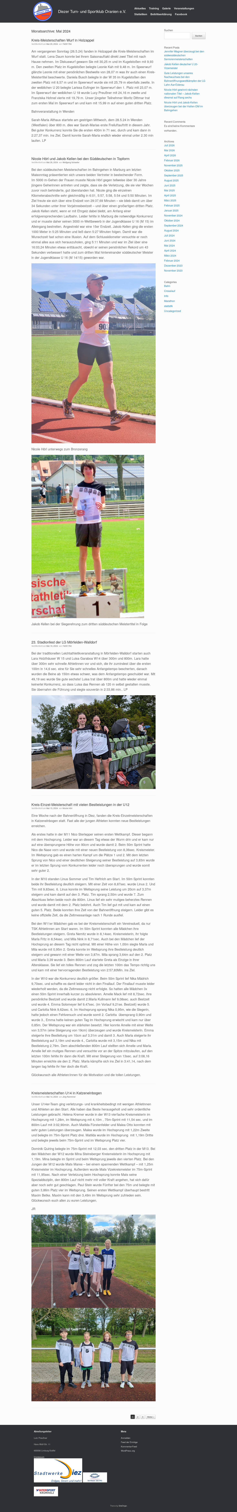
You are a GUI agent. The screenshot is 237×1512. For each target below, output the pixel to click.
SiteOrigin (123, 1505)
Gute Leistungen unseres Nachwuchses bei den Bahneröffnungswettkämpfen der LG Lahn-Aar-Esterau (184, 78)
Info (166, 296)
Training (154, 8)
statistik (168, 306)
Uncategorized (172, 311)
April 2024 (170, 250)
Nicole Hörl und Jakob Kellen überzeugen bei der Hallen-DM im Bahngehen (183, 106)
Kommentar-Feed (129, 1446)
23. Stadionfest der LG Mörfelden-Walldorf (64, 641)
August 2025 (171, 180)
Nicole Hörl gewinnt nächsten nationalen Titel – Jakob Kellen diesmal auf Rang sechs (182, 93)
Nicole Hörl (67, 808)
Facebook (181, 14)
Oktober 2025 (172, 170)
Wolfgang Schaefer (71, 162)
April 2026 (170, 155)
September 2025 (173, 175)
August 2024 (171, 230)
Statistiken (140, 14)
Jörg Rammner (69, 1096)
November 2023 (173, 270)
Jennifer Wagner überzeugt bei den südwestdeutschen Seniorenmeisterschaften (184, 55)
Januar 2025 (171, 210)
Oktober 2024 (172, 220)
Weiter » (150, 1417)
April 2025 (170, 195)
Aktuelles (140, 8)
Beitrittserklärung (161, 14)
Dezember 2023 (173, 265)
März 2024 (170, 255)
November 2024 (173, 215)
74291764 (67, 44)
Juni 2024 (169, 240)
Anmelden (125, 1437)
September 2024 (173, 225)
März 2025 (170, 200)
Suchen (168, 30)
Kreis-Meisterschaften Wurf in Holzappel (62, 40)
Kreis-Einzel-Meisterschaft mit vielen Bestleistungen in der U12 (80, 804)
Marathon (169, 301)
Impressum (39, 1456)
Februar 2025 (172, 205)
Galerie (166, 8)
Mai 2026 (169, 150)
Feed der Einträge (129, 1442)
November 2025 (173, 165)
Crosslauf (169, 291)
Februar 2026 (172, 160)
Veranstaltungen (184, 8)
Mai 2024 (169, 245)
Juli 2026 (169, 145)
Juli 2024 (169, 235)
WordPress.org (128, 1450)
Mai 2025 (169, 190)
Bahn (167, 286)
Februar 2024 (172, 260)
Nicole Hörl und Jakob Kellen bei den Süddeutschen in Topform (80, 158)
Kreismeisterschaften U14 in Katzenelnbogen (66, 1092)
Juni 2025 (169, 185)
